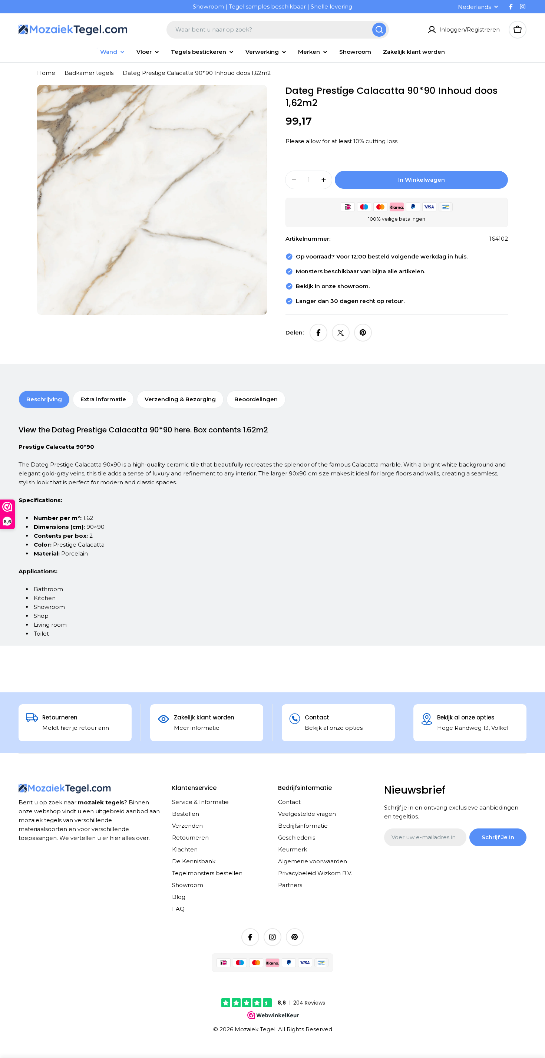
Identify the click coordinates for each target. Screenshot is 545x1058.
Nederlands (474, 7)
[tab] (44, 399)
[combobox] (277, 30)
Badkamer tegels (89, 72)
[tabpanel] (263, 531)
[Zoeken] (379, 30)
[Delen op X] (341, 333)
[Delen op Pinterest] (363, 333)
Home (46, 72)
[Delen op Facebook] (318, 333)
